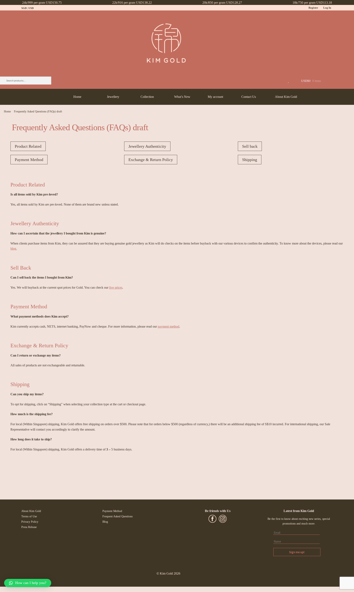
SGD (24, 8)
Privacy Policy (29, 521)
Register (313, 7)
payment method (168, 326)
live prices (115, 287)
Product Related (28, 146)
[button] (27, 583)
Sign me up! (296, 552)
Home (77, 96)
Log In (327, 7)
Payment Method (29, 159)
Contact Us (248, 96)
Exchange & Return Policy (150, 159)
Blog (105, 521)
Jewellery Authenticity (147, 146)
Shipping (249, 159)
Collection (147, 96)
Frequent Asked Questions (117, 516)
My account (215, 96)
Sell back (250, 146)
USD (31, 8)
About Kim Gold (286, 96)
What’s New (182, 96)
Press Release (29, 527)
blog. (13, 248)
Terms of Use (29, 516)
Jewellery (113, 96)
